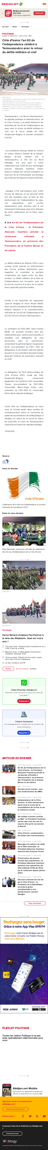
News (14, 27)
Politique (25, 27)
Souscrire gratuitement (15, 1109)
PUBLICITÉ (23, 22)
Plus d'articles (34, 903)
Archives (33, 669)
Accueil (5, 27)
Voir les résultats (22, 669)
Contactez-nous (12, 1134)
